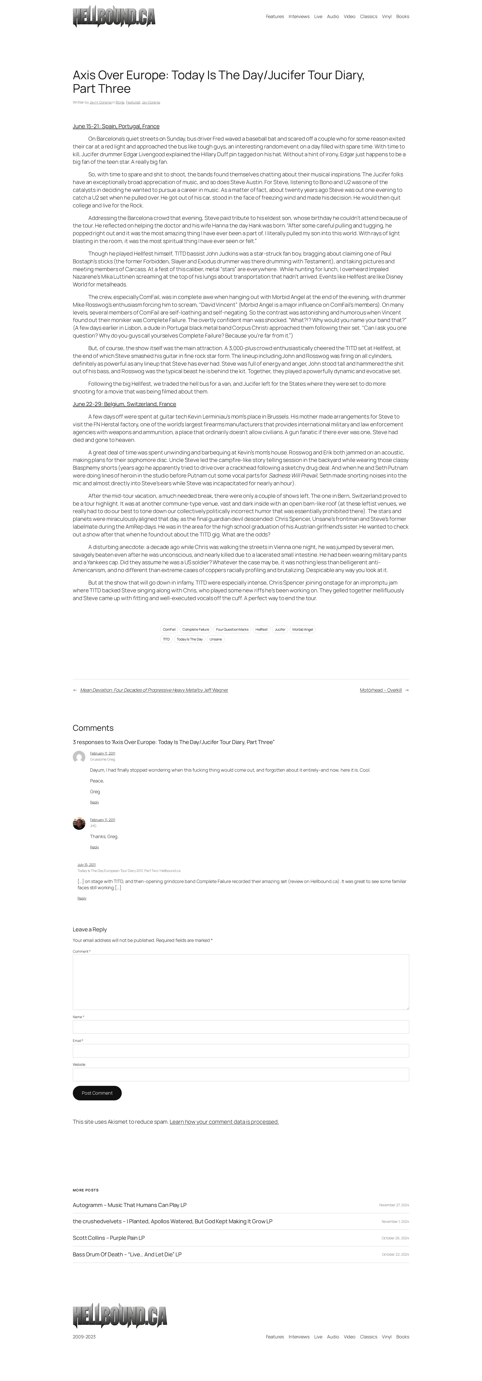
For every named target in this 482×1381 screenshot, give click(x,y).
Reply (94, 802)
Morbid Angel (302, 629)
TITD (166, 639)
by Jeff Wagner (154, 690)
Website (79, 1064)
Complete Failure (196, 629)
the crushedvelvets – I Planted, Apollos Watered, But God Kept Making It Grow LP (172, 1221)
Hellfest (262, 629)
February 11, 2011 (102, 753)
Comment (82, 951)
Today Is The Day (190, 639)
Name (78, 1016)
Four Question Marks (232, 629)
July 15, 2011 (87, 864)
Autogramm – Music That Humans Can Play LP (130, 1205)
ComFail (169, 629)
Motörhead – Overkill (381, 690)
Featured (133, 102)
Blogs (120, 102)
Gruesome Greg (102, 759)
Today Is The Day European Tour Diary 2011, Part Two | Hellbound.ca (129, 870)
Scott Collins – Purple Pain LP (109, 1238)
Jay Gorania (151, 102)
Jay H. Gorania (101, 102)
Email (78, 1040)
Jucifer (280, 629)
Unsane (216, 639)
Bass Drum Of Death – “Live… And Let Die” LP (127, 1254)
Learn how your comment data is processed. (224, 1121)
